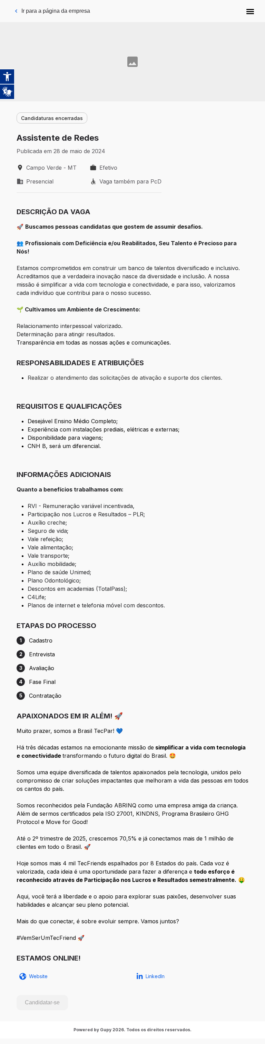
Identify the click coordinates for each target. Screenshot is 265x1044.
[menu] (250, 11)
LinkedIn (155, 976)
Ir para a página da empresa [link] (55, 11)
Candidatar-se (42, 1002)
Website (38, 976)
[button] (250, 11)
